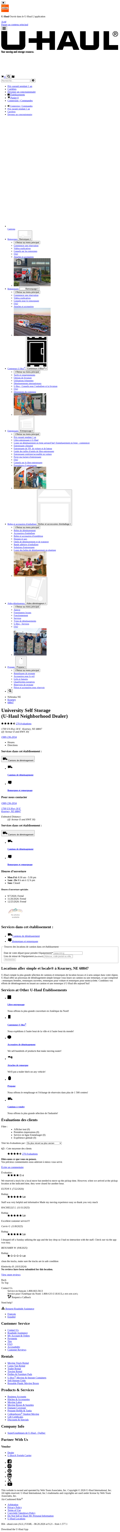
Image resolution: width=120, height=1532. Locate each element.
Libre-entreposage (16, 1004)
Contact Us (13, 1330)
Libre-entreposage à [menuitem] (26, 440)
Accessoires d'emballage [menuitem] (24, 533)
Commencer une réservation (26, 295)
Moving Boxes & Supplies (21, 1405)
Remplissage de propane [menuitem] (24, 673)
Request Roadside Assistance (19, 1308)
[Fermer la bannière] (3, 3)
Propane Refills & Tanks (20, 1410)
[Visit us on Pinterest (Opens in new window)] (10, 1472)
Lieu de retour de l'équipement (23, 956)
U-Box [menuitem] (16, 368)
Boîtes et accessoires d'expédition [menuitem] (28, 536)
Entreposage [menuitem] (13, 431)
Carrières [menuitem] (12, 89)
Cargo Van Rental (16, 1366)
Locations (16, 1518)
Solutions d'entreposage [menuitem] (24, 547)
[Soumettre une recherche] (33, 80)
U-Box (36, 368)
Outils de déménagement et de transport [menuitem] (31, 541)
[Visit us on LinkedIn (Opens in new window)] (10, 1476)
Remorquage (13, 289)
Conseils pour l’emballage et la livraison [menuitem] (35, 386)
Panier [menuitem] (14, 97)
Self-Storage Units (17, 1380)
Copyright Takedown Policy (21, 1513)
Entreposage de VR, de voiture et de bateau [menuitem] (33, 448)
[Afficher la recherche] (8, 77)
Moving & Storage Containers (27, 1377)
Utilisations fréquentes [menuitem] (23, 380)
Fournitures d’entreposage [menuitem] (25, 465)
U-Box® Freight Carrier (19, 1455)
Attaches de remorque (18, 1065)
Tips (10, 1341)
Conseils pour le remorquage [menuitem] (26, 301)
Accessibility (14, 1347)
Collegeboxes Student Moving (23, 1414)
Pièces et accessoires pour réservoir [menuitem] (29, 687)
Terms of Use (14, 1510)
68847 (11, 702)
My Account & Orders (19, 1335)
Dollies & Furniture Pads (20, 1374)
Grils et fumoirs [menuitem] (21, 679)
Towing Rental (15, 1371)
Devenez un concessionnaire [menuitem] (22, 92)
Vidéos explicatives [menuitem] (22, 248)
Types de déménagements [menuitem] (25, 621)
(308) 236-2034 (9, 737)
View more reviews (10, 1274)
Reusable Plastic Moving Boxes (23, 1383)
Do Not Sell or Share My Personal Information (31, 1516)
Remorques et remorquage (20, 790)
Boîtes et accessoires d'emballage (54, 524)
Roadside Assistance (18, 1333)
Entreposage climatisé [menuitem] (23, 445)
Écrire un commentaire (12, 1167)
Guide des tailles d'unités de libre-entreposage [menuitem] (34, 451)
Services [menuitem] (17, 618)
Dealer (11, 1452)
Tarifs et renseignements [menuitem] (24, 375)
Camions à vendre (16, 1107)
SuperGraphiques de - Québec (26, 1433)
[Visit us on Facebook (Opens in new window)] (10, 1462)
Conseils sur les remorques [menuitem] (25, 251)
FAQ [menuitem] (16, 254)
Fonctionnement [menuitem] (21, 615)
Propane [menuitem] (11, 667)
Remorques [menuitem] (13, 239)
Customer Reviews (17, 1349)
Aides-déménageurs (36, 603)
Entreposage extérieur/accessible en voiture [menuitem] (33, 454)
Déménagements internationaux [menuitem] (27, 383)
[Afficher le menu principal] (4, 28)
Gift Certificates (15, 1417)
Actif (3, 21)
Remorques (24, 239)
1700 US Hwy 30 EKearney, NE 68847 (11, 810)
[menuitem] (66, 295)
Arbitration (13, 1504)
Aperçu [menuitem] (17, 609)
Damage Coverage (17, 1407)
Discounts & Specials (18, 1419)
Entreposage (26, 431)
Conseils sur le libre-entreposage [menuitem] (28, 462)
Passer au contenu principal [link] (14, 24)
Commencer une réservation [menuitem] (26, 245)
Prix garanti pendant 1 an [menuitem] (20, 86)
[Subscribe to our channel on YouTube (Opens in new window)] (10, 1485)
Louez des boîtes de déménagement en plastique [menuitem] (35, 550)
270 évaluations (23, 723)
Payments (12, 1338)
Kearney (12, 699)
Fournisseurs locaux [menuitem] (22, 612)
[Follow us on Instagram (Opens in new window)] (10, 1467)
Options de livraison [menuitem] (23, 378)
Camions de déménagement (20, 760)
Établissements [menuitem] (17, 94)
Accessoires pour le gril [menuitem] (24, 676)
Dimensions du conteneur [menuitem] (25, 392)
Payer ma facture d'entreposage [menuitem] (27, 457)
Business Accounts (17, 1396)
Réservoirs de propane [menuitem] (23, 684)
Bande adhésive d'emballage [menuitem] (26, 544)
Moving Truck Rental (18, 1363)
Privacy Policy (15, 1507)
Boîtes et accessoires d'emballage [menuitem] (22, 524)
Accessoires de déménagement (21, 1044)
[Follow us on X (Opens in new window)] (10, 1481)
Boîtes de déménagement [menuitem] (25, 530)
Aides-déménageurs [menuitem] (16, 603)
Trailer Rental (14, 1368)
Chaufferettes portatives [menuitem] (24, 682)
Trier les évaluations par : (14, 1143)
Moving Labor (15, 1402)
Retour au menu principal (27, 242)
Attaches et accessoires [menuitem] (24, 257)
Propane (21, 667)
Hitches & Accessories (19, 1399)
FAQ (10, 1344)
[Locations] (13, 77)
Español (11, 1316)
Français (12, 1314)
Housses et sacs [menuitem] (20, 539)
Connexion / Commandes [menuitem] (20, 100)
